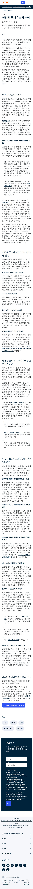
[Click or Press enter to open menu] (28, 2)
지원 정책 (26, 884)
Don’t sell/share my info (22, 880)
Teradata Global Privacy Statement (15, 798)
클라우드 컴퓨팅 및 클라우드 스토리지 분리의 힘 (16, 825)
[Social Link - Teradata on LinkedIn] (3, 865)
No (15, 770)
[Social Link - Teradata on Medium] (12, 865)
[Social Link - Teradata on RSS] (8, 869)
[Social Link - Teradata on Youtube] (20, 865)
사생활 (11, 880)
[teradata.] (6, 2)
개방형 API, (6, 121)
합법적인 (16, 882)
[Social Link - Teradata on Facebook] (24, 865)
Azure (13, 723)
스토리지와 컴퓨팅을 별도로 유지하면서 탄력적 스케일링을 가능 (16, 348)
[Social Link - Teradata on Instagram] (3, 869)
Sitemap (4, 880)
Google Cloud (8, 728)
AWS (5, 723)
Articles (20, 728)
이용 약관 (26, 882)
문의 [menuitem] (23, 2)
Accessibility (5, 884)
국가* (8, 762)
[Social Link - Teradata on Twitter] (16, 865)
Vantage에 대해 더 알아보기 (13, 705)
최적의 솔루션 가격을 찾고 (13, 432)
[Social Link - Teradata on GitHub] (8, 865)
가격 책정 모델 (13, 640)
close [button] (30, 7)
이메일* (9, 759)
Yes (9, 770)
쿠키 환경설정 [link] (6, 882)
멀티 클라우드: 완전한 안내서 (16, 827)
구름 (21, 723)
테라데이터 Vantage (17, 402)
